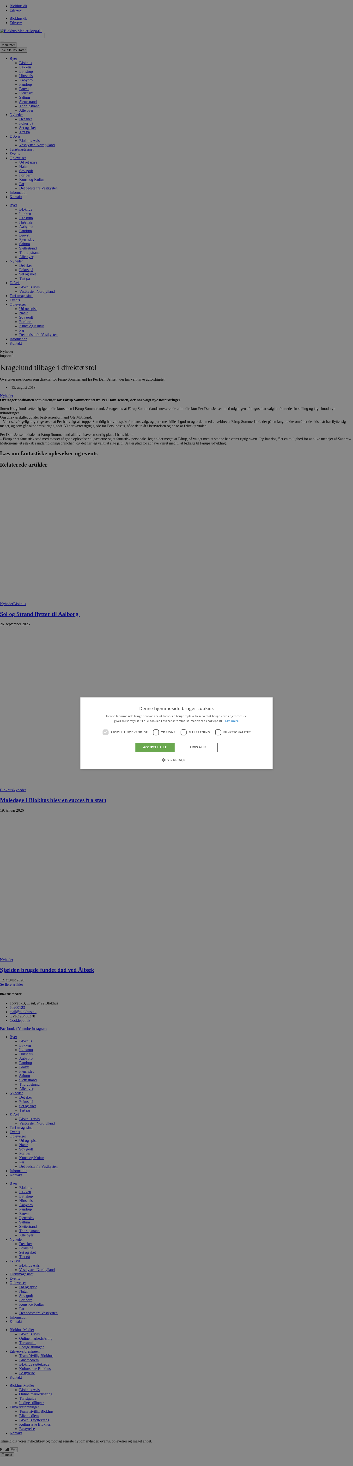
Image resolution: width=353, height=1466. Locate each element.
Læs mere (232, 721)
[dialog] (176, 733)
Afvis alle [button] (197, 747)
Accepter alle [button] (155, 747)
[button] (176, 760)
